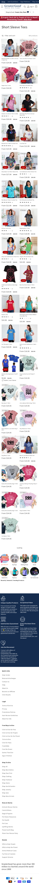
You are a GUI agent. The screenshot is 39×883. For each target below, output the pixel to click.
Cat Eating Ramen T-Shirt (8, 732)
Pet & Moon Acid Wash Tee (26, 85)
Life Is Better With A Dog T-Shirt (28, 403)
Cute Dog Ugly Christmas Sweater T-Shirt (10, 758)
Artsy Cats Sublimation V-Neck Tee (10, 256)
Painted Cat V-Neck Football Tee (10, 143)
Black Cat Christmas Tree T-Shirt (28, 811)
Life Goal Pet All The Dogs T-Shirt (28, 589)
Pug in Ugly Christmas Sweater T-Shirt (10, 812)
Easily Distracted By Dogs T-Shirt (10, 483)
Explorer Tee (5, 314)
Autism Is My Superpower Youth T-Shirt (10, 374)
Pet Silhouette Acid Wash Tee (27, 200)
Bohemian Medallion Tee (26, 674)
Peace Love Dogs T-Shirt (26, 536)
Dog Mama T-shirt (6, 455)
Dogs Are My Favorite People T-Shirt (27, 374)
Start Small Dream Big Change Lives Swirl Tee (9, 703)
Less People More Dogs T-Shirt (9, 865)
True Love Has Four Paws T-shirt (28, 58)
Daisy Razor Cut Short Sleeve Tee (10, 171)
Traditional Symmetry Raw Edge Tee (9, 285)
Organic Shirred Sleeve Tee (26, 256)
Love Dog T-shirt (6, 589)
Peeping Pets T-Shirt (25, 228)
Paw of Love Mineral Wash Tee (27, 455)
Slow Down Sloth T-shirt (8, 674)
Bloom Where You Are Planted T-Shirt (28, 838)
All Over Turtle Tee (6, 228)
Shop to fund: (16, 12)
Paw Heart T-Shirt (6, 403)
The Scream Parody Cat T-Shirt (9, 561)
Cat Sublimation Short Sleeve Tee (28, 171)
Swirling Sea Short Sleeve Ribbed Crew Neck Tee (28, 315)
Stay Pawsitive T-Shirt (25, 428)
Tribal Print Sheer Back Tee (26, 702)
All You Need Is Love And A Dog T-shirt (10, 429)
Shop (3, 2)
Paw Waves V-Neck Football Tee (9, 200)
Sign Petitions (25, 2)
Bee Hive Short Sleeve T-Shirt (27, 285)
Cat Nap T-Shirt (23, 615)
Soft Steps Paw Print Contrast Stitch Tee (27, 114)
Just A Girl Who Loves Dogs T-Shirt (10, 838)
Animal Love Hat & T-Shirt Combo (10, 113)
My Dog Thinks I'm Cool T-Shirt (27, 643)
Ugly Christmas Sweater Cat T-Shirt (28, 732)
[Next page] (19, 876)
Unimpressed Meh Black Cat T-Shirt (28, 561)
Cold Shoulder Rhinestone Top (9, 643)
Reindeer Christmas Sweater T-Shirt (27, 758)
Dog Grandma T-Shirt (25, 510)
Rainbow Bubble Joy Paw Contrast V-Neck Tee (10, 59)
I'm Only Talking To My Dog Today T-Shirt (28, 484)
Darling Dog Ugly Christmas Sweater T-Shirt (8, 785)
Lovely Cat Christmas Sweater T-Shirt (28, 785)
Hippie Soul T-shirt (6, 85)
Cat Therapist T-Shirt (7, 344)
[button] (25, 7)
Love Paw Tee (23, 143)
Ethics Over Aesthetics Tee (8, 615)
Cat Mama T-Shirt (6, 536)
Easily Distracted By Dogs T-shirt (10, 510)
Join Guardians (12, 2)
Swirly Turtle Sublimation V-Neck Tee (28, 345)
